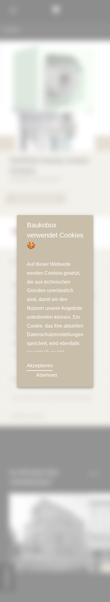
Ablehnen (46, 375)
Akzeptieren (40, 366)
